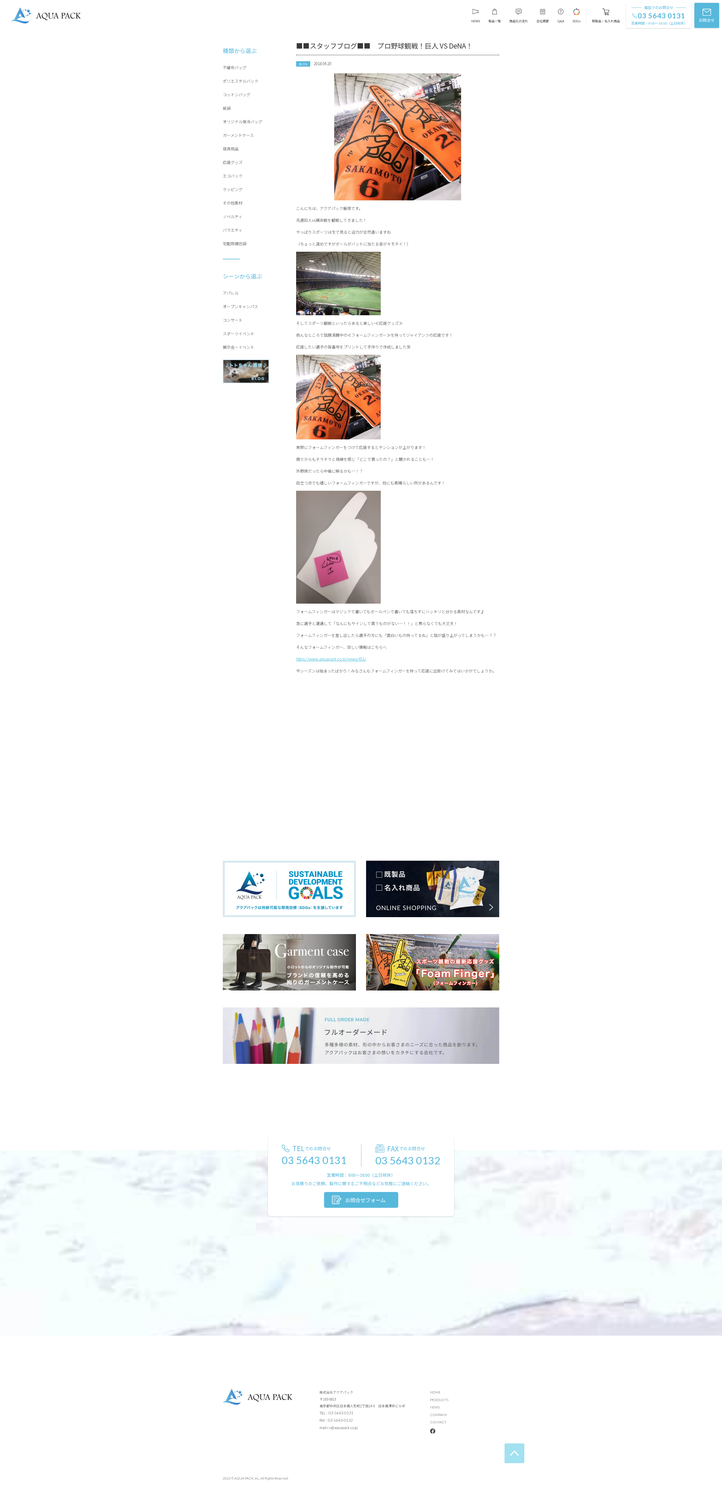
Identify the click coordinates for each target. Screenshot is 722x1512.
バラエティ (232, 230)
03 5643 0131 (661, 15)
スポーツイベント (238, 333)
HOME (435, 1392)
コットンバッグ (236, 94)
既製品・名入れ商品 (606, 21)
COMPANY (438, 1415)
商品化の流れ (518, 21)
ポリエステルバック (240, 81)
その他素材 (233, 203)
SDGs (577, 21)
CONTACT (438, 1422)
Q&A (560, 21)
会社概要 (542, 21)
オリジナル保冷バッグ (242, 121)
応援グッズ (233, 162)
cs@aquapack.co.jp (342, 1427)
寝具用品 (231, 149)
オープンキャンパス (240, 306)
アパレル (231, 293)
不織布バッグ (234, 67)
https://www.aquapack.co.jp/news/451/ (331, 659)
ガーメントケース (238, 135)
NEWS (475, 21)
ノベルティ (232, 216)
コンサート (233, 320)
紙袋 (227, 108)
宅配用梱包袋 (234, 243)
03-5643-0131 (341, 1413)
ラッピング (233, 189)
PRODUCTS (439, 1400)
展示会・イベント (238, 347)
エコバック (233, 176)
